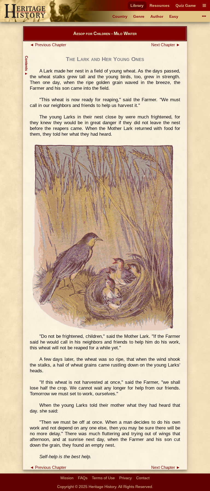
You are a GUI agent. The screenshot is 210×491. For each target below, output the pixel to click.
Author (156, 16)
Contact (143, 478)
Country (119, 16)
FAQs (83, 478)
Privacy (125, 478)
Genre (138, 16)
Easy (173, 16)
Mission (67, 478)
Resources (160, 5)
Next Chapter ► (165, 45)
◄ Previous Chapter (48, 45)
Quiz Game (186, 5)
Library (137, 5)
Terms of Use (103, 478)
